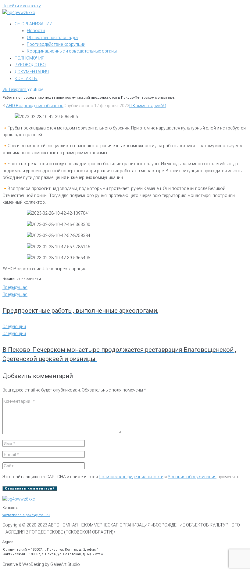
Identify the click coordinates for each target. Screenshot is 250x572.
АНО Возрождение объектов (34, 105)
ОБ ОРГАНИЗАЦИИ (33, 23)
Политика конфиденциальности (131, 476)
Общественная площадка (52, 37)
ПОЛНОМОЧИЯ (30, 58)
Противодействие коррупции (56, 44)
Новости (36, 30)
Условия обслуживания (192, 476)
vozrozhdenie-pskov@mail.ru (26, 515)
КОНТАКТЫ (26, 78)
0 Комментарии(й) (147, 105)
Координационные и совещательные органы (72, 51)
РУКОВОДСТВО (30, 64)
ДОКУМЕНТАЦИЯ (32, 71)
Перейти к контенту (21, 5)
